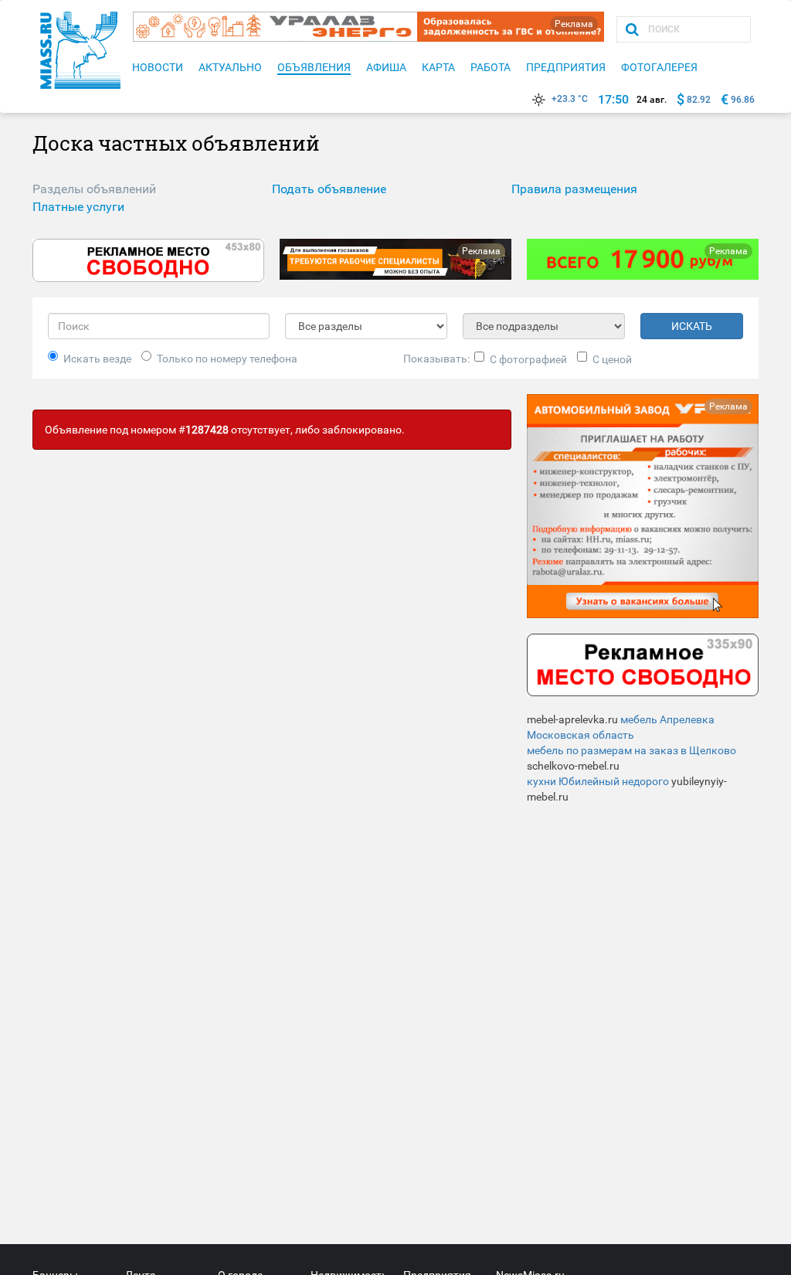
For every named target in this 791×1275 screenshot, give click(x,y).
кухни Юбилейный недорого (598, 781)
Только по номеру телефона (227, 358)
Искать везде (97, 358)
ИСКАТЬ (691, 326)
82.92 (699, 99)
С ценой (612, 359)
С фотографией (528, 359)
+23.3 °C (570, 99)
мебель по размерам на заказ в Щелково (631, 750)
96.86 (743, 99)
